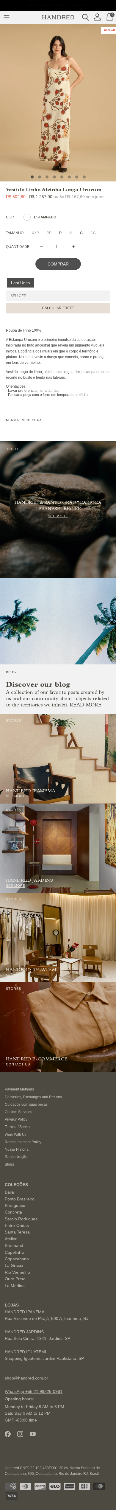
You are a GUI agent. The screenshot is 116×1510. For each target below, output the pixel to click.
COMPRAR (58, 264)
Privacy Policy (16, 1119)
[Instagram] (20, 1434)
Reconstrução (16, 1157)
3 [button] (47, 176)
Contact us (18, 1064)
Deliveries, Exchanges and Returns (33, 1097)
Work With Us (15, 1134)
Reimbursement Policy (23, 1142)
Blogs (9, 1164)
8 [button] (84, 176)
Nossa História (17, 1149)
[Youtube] (33, 1434)
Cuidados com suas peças (26, 1104)
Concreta (13, 1212)
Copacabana (17, 1258)
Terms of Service (18, 1127)
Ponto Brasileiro (20, 1199)
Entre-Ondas (17, 1225)
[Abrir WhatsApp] (101, 1495)
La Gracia (14, 1265)
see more (15, 796)
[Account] (99, 17)
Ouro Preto (15, 1278)
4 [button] (54, 176)
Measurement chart (24, 420)
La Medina (15, 1285)
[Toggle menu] (6, 17)
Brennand (14, 1245)
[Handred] (58, 17)
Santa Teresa (17, 1232)
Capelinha (14, 1252)
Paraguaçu (15, 1205)
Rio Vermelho (17, 1272)
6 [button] (69, 176)
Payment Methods (19, 1089)
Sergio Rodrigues (21, 1219)
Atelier (11, 1238)
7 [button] (76, 176)
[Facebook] (8, 1434)
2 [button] (39, 176)
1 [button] (32, 176)
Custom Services (18, 1112)
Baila (9, 1192)
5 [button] (61, 176)
